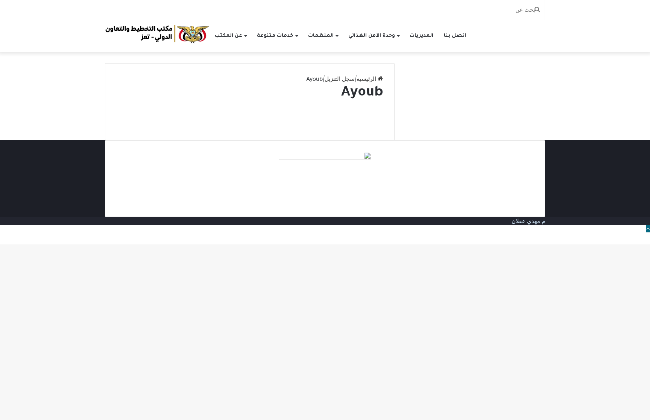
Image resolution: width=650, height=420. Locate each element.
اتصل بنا (455, 36)
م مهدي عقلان (528, 220)
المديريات (421, 36)
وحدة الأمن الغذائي (371, 36)
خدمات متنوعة (275, 36)
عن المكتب (228, 36)
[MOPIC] (157, 33)
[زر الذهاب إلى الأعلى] (648, 228)
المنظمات (321, 36)
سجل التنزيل (340, 78)
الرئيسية (367, 78)
